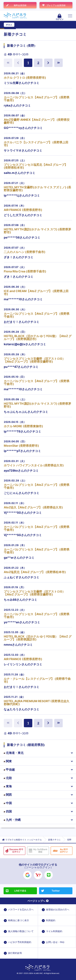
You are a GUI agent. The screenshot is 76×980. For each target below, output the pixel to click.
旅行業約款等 (15, 953)
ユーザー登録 (22, 24)
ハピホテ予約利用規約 (19, 942)
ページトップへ (36, 900)
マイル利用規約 (54, 931)
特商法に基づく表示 (18, 920)
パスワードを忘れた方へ (21, 909)
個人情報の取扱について (21, 931)
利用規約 (50, 920)
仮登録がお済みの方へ (57, 909)
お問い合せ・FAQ (55, 942)
